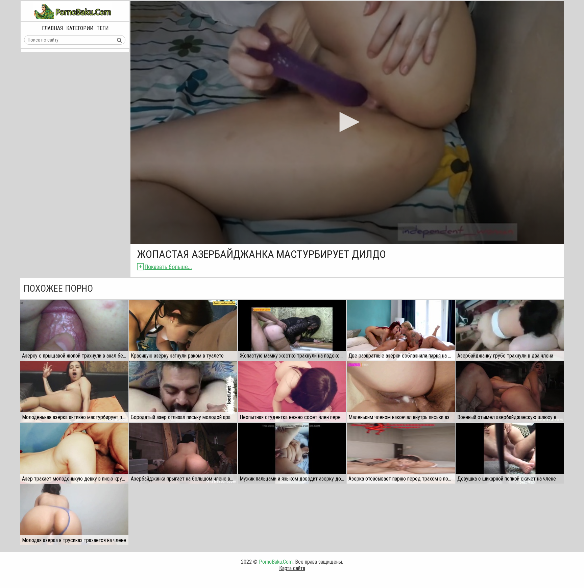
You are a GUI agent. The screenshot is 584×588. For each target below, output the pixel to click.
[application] (347, 122)
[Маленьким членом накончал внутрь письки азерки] (401, 391)
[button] (347, 122)
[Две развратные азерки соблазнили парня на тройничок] (401, 330)
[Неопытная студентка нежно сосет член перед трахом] (292, 391)
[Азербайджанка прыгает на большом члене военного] (183, 453)
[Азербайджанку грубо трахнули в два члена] (510, 330)
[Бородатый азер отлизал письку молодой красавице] (183, 391)
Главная (52, 28)
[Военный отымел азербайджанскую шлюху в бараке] (510, 391)
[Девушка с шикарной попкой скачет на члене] (510, 453)
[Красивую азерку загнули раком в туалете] (183, 330)
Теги (102, 28)
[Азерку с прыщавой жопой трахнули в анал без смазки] (74, 330)
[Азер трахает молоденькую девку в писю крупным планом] (74, 453)
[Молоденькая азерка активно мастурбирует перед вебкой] (74, 391)
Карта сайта (292, 568)
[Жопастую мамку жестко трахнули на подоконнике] (292, 330)
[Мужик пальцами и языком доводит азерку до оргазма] (292, 453)
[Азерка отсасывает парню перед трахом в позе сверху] (401, 453)
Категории (79, 28)
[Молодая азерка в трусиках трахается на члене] (74, 514)
